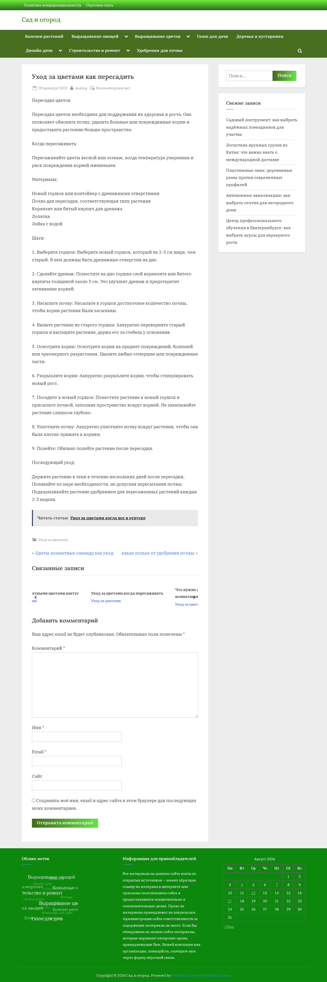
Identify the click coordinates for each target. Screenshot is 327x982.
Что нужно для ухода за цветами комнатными (157, 593)
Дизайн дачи (39, 50)
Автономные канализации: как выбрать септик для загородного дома (260, 202)
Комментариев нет (113, 88)
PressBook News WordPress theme (201, 975)
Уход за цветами (53, 539)
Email (39, 752)
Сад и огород (41, 19)
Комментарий (48, 648)
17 (230, 901)
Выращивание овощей (95, 36)
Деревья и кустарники (260, 36)
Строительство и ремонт (94, 50)
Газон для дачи (212, 36)
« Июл (229, 926)
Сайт (37, 776)
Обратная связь (99, 5)
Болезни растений (44, 36)
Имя (38, 727)
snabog (81, 87)
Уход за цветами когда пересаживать (78, 593)
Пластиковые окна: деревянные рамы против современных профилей (259, 177)
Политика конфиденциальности (52, 5)
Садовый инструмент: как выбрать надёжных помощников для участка (261, 127)
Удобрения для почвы (159, 50)
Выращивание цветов (157, 36)
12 (253, 892)
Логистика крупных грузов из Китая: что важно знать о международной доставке (256, 152)
